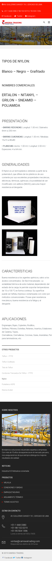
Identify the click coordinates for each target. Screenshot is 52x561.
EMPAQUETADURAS (12, 492)
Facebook (7, 16)
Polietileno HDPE (8, 384)
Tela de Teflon (7, 368)
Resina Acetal (7, 390)
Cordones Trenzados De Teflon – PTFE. (17, 373)
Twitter (19, 16)
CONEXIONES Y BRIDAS (13, 487)
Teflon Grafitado (8, 362)
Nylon (4, 379)
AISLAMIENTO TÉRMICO (13, 497)
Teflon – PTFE (7, 356)
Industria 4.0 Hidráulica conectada (15, 471)
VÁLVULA (7, 483)
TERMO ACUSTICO (11, 502)
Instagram (31, 16)
